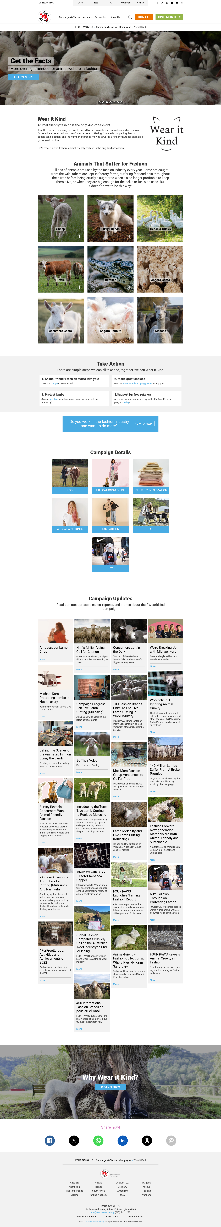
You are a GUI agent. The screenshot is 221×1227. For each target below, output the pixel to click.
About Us (115, 17)
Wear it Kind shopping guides (137, 383)
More (42, 659)
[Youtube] (172, 3)
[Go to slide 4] (110, 102)
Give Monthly (169, 17)
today (126, 402)
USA (122, 1195)
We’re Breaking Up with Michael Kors (163, 649)
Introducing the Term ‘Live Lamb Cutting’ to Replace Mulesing (91, 811)
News (110, 568)
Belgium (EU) (122, 1182)
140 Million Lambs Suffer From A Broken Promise (165, 769)
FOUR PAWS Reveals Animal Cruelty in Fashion (165, 958)
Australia (74, 1182)
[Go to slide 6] (118, 102)
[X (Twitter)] (167, 3)
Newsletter (125, 3)
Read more (23, 77)
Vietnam (146, 1195)
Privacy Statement (86, 1216)
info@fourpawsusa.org (102, 1212)
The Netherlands (74, 1190)
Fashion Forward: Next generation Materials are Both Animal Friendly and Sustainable (164, 834)
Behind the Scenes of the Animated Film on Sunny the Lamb (55, 754)
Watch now (110, 1087)
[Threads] (181, 3)
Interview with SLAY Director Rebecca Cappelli (91, 876)
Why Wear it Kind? (70, 529)
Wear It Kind (140, 27)
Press (95, 3)
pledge (54, 383)
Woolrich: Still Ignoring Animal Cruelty (161, 704)
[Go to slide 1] (100, 102)
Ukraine (74, 1195)
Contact (140, 3)
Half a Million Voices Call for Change (91, 650)
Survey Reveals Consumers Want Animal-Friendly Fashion (52, 813)
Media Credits (110, 1216)
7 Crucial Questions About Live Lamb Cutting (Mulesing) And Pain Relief (54, 883)
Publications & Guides (110, 490)
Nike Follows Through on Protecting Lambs (163, 898)
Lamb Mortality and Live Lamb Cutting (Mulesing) (127, 835)
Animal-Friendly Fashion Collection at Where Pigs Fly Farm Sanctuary (128, 960)
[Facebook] (157, 3)
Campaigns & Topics (69, 17)
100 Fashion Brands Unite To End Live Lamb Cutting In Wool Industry (127, 710)
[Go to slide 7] (121, 102)
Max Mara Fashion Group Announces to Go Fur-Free (128, 775)
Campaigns (125, 27)
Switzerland (123, 1190)
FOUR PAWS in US (46, 3)
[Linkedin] (177, 3)
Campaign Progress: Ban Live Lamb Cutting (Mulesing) (91, 708)
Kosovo (146, 1186)
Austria (98, 1182)
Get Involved (101, 17)
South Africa (98, 1190)
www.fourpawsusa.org (95, 1222)
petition (54, 399)
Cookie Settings (134, 1216)
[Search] (130, 17)
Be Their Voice (86, 760)
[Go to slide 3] (107, 102)
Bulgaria (146, 1182)
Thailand (146, 1190)
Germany (122, 1186)
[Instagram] (162, 3)
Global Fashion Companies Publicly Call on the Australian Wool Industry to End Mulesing (91, 943)
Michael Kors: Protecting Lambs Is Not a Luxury (54, 698)
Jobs (80, 3)
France (98, 1186)
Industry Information (151, 490)
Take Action (110, 529)
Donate (144, 17)
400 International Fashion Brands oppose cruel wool (90, 1007)
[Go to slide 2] (103, 102)
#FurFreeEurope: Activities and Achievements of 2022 (52, 956)
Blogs (70, 490)
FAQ (110, 3)
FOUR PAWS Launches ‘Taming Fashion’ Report (126, 895)
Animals (87, 17)
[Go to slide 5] (114, 102)
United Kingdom (98, 1195)
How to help (143, 423)
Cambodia (74, 1186)
